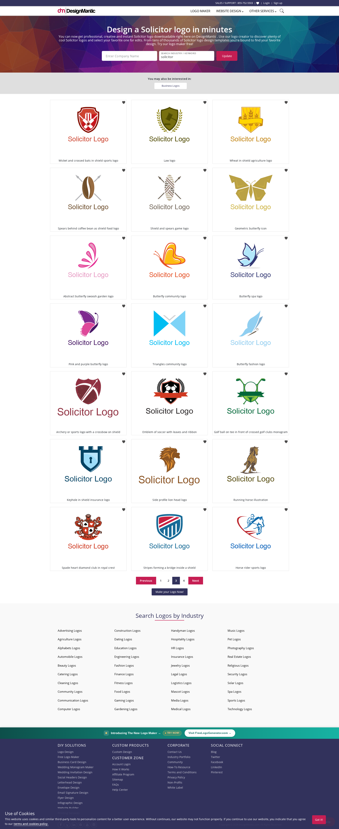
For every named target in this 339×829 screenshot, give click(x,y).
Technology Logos (240, 709)
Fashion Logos (124, 665)
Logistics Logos (181, 683)
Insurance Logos (182, 657)
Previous (146, 580)
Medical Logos (180, 709)
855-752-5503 (245, 3)
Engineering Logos (126, 657)
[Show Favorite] (257, 3)
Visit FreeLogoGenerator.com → (210, 733)
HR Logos (177, 648)
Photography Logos (241, 648)
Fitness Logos (123, 683)
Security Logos (237, 674)
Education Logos (125, 648)
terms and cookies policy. (31, 824)
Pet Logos (234, 639)
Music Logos (236, 630)
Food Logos (122, 691)
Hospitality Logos (182, 639)
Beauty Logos (67, 665)
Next (195, 580)
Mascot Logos (180, 691)
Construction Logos (127, 630)
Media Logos (179, 700)
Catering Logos (68, 674)
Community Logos (70, 691)
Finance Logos (124, 674)
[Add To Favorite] (124, 101)
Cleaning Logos (68, 683)
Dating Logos (123, 639)
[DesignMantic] (76, 10)
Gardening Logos (125, 709)
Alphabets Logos (69, 648)
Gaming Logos (124, 700)
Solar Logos (235, 683)
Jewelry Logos (180, 665)
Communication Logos (73, 700)
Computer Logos (69, 709)
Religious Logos (238, 665)
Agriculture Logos (69, 639)
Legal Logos (179, 674)
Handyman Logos (183, 630)
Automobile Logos (70, 657)
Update (227, 56)
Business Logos (171, 85)
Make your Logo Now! (170, 592)
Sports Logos (236, 700)
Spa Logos (234, 691)
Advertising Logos (70, 630)
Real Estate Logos (239, 657)
